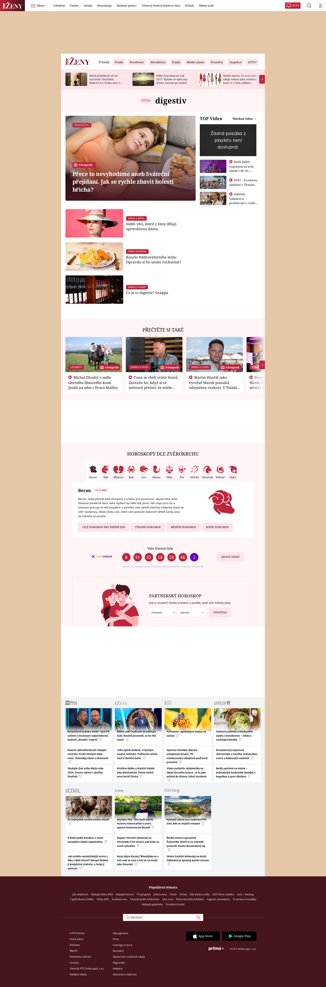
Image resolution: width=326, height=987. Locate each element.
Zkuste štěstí (230, 557)
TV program (144, 894)
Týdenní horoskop (148, 527)
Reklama (75, 945)
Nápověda (119, 962)
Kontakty (118, 950)
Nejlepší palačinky (152, 904)
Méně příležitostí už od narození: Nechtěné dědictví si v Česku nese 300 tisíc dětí (106, 81)
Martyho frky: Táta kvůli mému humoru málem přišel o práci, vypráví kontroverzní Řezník (135, 823)
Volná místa (76, 939)
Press (116, 939)
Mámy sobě (206, 5)
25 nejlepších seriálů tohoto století (88, 819)
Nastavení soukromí (125, 974)
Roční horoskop (217, 527)
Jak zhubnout (80, 894)
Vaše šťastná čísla (160, 548)
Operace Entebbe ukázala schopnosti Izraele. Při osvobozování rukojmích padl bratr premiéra (187, 756)
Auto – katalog (245, 894)
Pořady (189, 5)
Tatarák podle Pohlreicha (144, 899)
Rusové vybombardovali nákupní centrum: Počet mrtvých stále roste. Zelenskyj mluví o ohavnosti (88, 754)
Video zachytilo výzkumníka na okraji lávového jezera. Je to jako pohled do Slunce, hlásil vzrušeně (187, 772)
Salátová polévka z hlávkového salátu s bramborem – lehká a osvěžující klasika (234, 735)
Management (120, 933)
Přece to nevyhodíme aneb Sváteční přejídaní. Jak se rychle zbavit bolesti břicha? (123, 181)
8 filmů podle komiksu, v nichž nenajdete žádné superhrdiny (85, 839)
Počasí (183, 894)
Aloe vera (167, 899)
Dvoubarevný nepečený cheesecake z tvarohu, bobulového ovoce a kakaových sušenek (236, 754)
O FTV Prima (77, 933)
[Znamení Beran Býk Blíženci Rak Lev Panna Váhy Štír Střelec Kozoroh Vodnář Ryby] (163, 612)
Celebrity (59, 5)
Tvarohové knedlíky (244, 899)
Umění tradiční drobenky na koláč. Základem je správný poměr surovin (188, 858)
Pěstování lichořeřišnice (190, 899)
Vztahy (74, 5)
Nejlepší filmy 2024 (102, 894)
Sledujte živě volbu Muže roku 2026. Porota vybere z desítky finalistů (85, 772)
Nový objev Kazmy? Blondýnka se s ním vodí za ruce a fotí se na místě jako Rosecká (138, 860)
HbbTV (74, 950)
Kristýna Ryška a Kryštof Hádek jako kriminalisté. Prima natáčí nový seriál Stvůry (135, 772)
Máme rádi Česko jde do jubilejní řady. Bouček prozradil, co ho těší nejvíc (136, 735)
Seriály (88, 5)
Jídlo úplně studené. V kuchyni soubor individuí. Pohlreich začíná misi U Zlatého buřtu (137, 754)
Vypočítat (220, 612)
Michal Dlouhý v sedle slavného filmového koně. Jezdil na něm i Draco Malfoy (93, 382)
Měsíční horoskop (183, 527)
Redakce (118, 968)
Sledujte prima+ (127, 5)
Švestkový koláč (175, 904)
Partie (173, 894)
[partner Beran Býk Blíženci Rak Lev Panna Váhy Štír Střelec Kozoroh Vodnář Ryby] (192, 612)
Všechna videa (243, 118)
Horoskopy (104, 5)
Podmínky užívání (80, 956)
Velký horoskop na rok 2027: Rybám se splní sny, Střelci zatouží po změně (172, 79)
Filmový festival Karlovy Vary (161, 5)
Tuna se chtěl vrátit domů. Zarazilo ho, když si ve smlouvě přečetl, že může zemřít (154, 385)
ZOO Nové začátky (223, 894)
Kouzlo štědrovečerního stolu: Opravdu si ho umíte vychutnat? (153, 259)
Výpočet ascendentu (218, 899)
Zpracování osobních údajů (129, 956)
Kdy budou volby (200, 894)
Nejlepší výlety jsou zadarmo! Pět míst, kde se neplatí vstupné (187, 821)
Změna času (160, 894)
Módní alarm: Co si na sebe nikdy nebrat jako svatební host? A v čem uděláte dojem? (240, 81)
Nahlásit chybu (78, 974)
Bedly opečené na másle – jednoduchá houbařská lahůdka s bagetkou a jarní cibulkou (235, 772)
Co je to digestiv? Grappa (147, 292)
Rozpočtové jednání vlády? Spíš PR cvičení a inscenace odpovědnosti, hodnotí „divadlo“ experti (88, 735)
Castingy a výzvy (122, 945)
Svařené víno (119, 899)
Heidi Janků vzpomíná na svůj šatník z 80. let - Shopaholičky (241, 168)
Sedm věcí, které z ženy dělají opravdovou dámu (151, 226)
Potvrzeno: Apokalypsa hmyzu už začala (186, 733)
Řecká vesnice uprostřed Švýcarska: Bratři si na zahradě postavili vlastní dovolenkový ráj (186, 841)
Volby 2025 (103, 899)
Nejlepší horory (125, 894)
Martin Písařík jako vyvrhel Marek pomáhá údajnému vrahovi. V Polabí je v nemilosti (213, 385)
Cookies (74, 962)
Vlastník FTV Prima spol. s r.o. (87, 968)
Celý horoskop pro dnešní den (103, 527)
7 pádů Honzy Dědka (82, 899)
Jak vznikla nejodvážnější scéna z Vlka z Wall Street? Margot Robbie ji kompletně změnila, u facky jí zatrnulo (88, 862)
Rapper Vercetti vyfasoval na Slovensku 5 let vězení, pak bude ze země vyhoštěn (138, 841)
